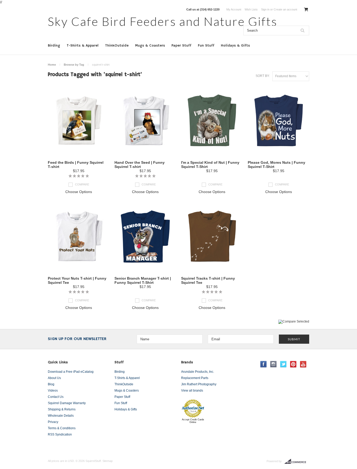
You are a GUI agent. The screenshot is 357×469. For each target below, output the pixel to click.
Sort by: (263, 76)
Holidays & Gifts (235, 45)
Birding (54, 45)
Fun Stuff (206, 45)
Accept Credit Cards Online (193, 420)
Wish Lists (251, 9)
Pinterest (293, 364)
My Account (233, 9)
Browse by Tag (74, 64)
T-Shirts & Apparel (83, 45)
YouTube (303, 364)
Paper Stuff (181, 45)
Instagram (273, 364)
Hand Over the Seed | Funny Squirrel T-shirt (139, 164)
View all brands (192, 390)
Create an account (285, 9)
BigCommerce (296, 461)
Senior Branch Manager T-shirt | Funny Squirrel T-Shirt (142, 280)
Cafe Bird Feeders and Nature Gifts (162, 21)
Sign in (265, 9)
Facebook (263, 364)
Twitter (283, 364)
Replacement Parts (194, 378)
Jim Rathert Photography (198, 384)
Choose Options (78, 192)
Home (52, 64)
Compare (82, 184)
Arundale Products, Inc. (197, 372)
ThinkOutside (117, 45)
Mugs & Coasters (150, 45)
